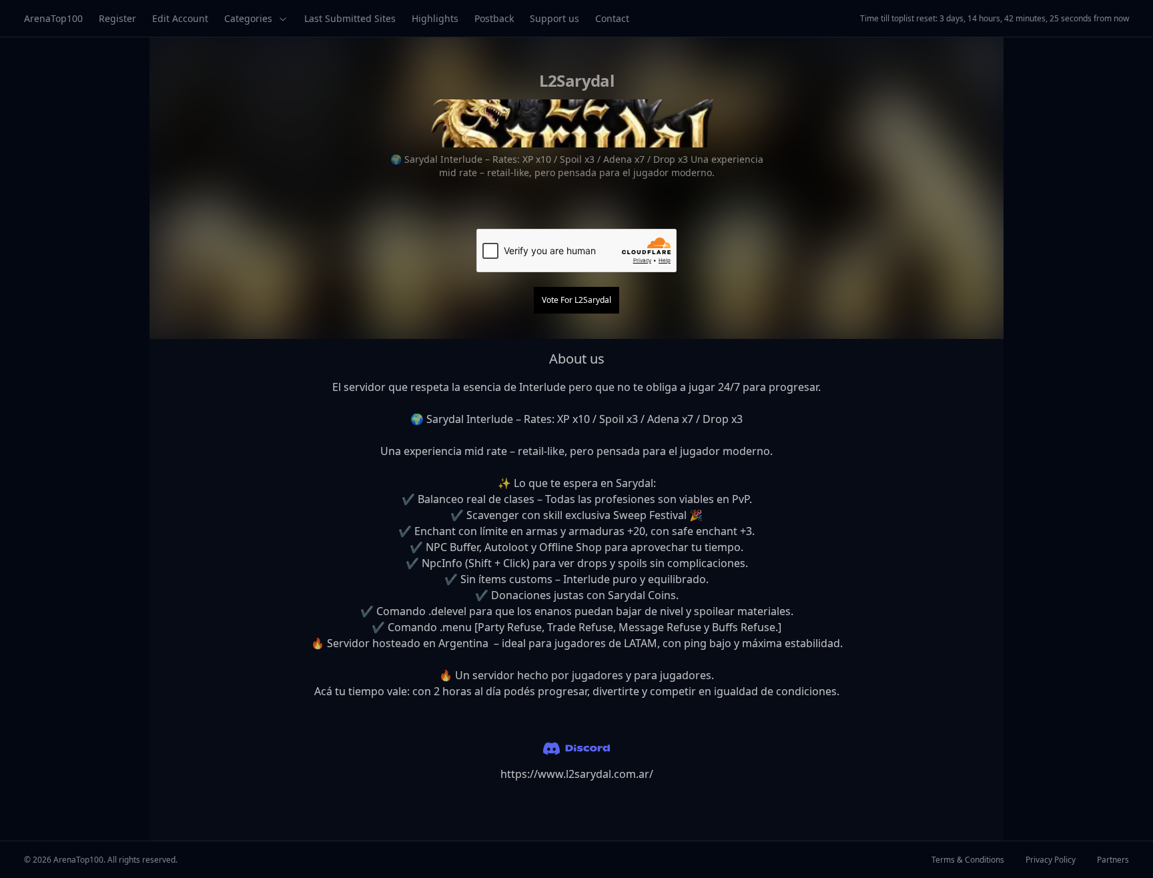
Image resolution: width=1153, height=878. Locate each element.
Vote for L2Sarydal (576, 300)
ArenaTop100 (53, 18)
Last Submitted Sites (350, 18)
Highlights (435, 18)
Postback (494, 18)
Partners (1113, 860)
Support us (554, 18)
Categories (248, 18)
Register (117, 18)
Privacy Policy (1051, 860)
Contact (612, 18)
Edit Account (180, 18)
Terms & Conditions (967, 860)
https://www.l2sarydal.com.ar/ (576, 774)
